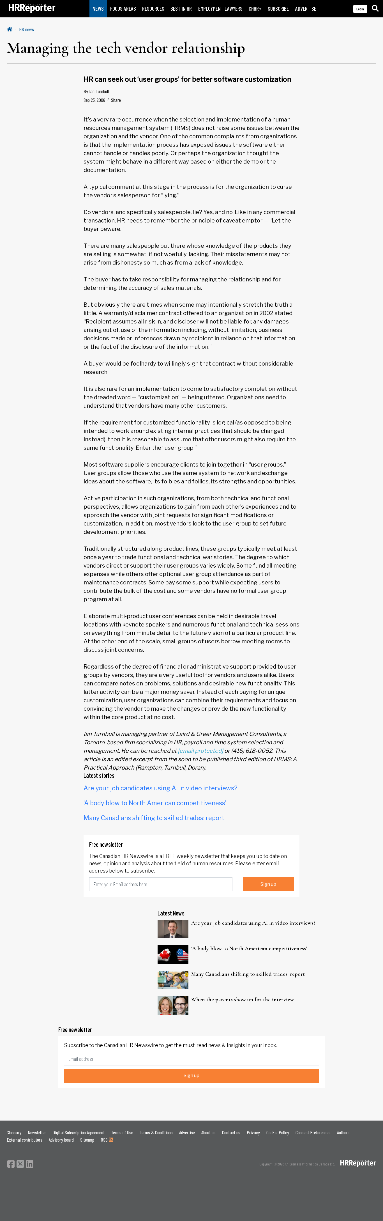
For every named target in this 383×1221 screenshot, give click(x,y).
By (96, 91)
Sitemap (87, 1140)
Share (116, 100)
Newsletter (37, 1132)
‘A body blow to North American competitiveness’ (155, 803)
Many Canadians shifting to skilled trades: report (154, 817)
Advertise (187, 1132)
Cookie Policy (277, 1132)
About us (208, 1132)
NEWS (98, 8)
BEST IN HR (181, 8)
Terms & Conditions (156, 1132)
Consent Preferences (313, 1132)
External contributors (24, 1140)
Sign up (268, 884)
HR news (26, 29)
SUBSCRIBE (278, 8)
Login (360, 8)
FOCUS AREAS (123, 8)
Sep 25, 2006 (94, 100)
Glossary (14, 1132)
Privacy (253, 1132)
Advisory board (61, 1140)
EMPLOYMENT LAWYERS (220, 8)
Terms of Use (122, 1132)
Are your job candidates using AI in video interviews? (160, 788)
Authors (343, 1132)
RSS (105, 1140)
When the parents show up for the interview (242, 999)
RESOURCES (153, 8)
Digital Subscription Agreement (78, 1132)
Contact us (231, 1132)
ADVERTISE (305, 8)
